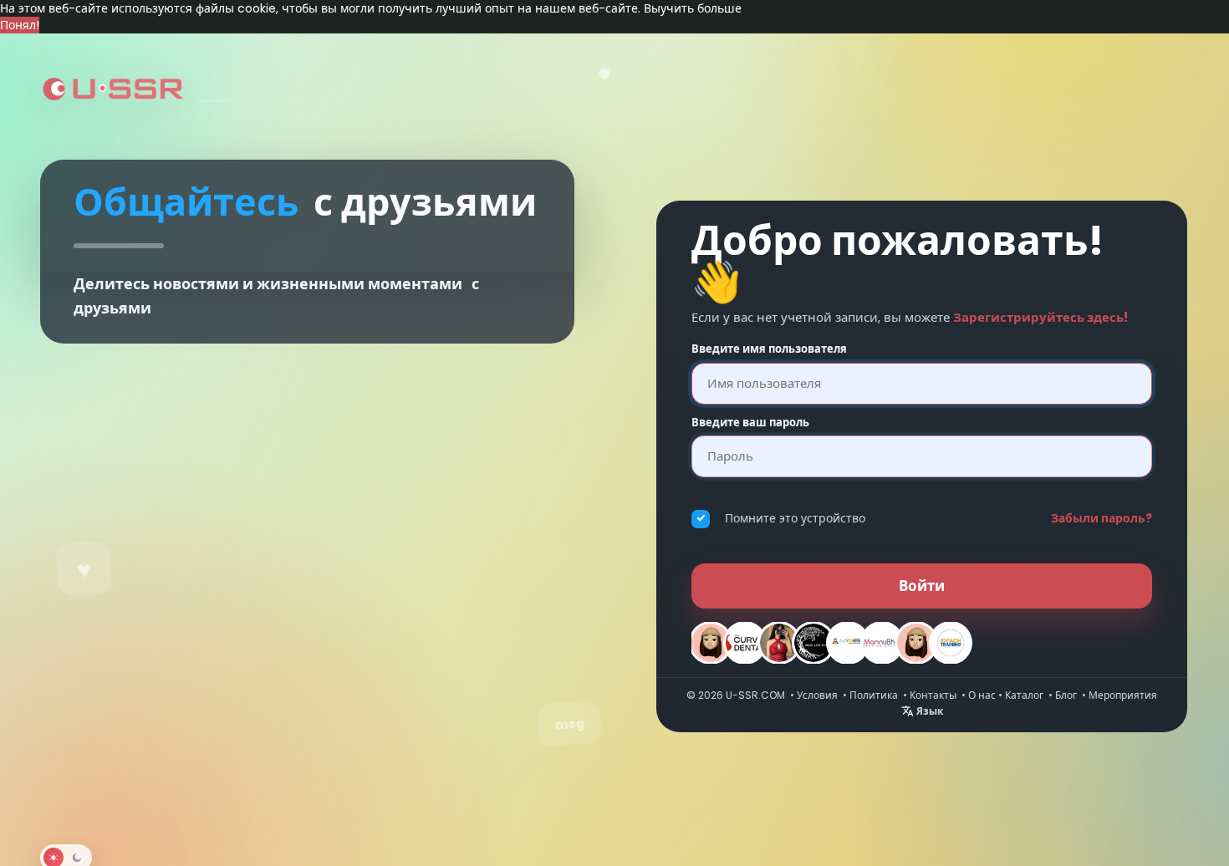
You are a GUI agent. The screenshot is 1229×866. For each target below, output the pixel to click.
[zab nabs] (710, 643)
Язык (928, 711)
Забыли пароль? (1101, 518)
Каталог (1024, 695)
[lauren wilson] (916, 643)
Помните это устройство (795, 518)
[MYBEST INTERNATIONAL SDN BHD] (848, 643)
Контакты (933, 695)
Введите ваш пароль (750, 422)
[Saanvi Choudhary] (779, 643)
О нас (982, 695)
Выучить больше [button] (693, 8)
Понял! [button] (19, 25)
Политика (873, 695)
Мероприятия (1123, 695)
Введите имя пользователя (769, 349)
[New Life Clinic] (813, 643)
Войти (922, 586)
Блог (1066, 695)
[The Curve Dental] (745, 643)
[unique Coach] (950, 643)
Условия (817, 695)
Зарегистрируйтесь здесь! (1040, 317)
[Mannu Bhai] (882, 643)
